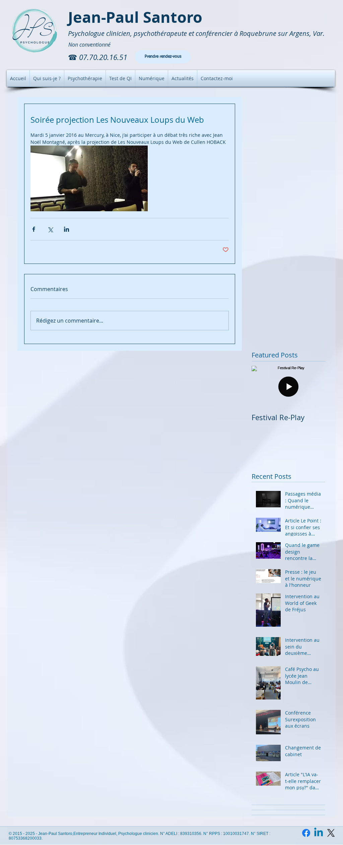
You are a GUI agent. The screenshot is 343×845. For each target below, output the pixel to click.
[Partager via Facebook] (33, 229)
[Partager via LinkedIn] (66, 229)
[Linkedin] (318, 833)
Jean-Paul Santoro (135, 17)
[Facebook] (306, 833)
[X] (331, 833)
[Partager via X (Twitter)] (50, 229)
